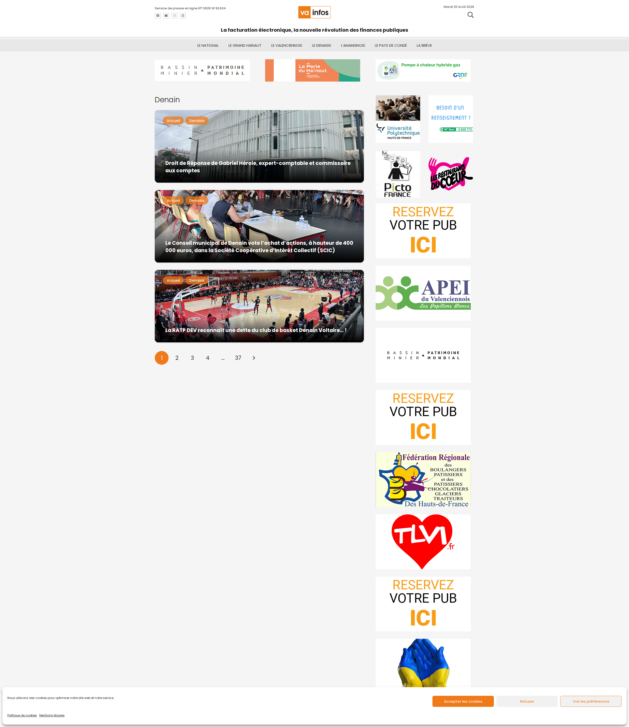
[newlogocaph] (314, 70)
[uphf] (398, 119)
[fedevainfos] (425, 479)
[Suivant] (253, 358)
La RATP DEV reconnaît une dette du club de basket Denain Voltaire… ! (256, 330)
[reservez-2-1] (425, 231)
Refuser (527, 701)
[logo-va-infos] (314, 12)
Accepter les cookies (463, 701)
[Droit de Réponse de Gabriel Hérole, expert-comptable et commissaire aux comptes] (259, 146)
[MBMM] (204, 70)
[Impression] (425, 293)
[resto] (451, 174)
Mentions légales (52, 715)
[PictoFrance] (398, 174)
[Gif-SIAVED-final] (451, 119)
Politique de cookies (22, 715)
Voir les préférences (591, 701)
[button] (470, 15)
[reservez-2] (425, 417)
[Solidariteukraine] (425, 666)
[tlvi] (425, 541)
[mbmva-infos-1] (425, 355)
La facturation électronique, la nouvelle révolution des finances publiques (314, 30)
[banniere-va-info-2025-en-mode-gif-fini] (425, 70)
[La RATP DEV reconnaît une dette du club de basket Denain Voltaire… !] (259, 306)
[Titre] (158, 16)
